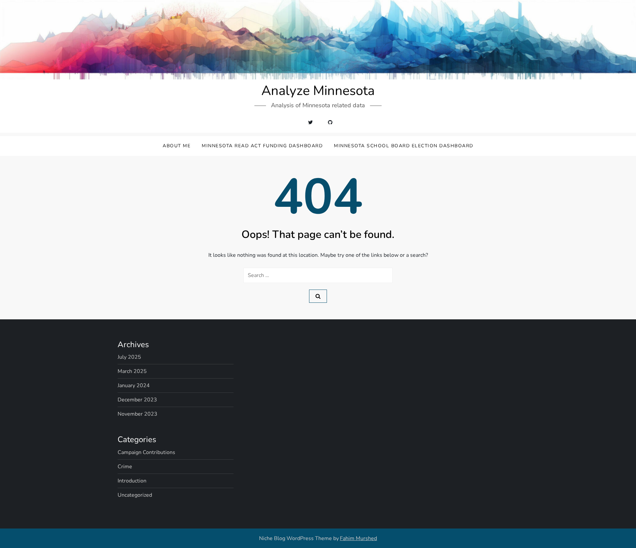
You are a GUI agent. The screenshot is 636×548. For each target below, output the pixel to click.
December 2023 (137, 399)
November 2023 (137, 414)
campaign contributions (146, 452)
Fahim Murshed (358, 538)
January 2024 (134, 385)
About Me (176, 146)
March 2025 (132, 371)
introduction (132, 480)
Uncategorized (135, 495)
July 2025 (129, 357)
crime (125, 466)
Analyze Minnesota (318, 91)
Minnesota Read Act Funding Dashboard (262, 146)
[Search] (318, 296)
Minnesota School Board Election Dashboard (403, 146)
